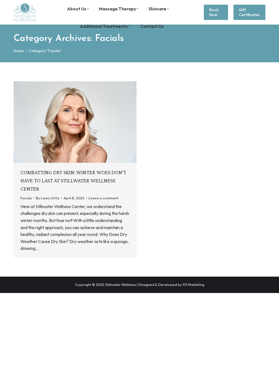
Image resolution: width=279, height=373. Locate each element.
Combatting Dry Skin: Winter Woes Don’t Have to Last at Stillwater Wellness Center (73, 180)
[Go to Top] (270, 364)
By (47, 198)
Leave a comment (103, 198)
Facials (26, 198)
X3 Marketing (193, 284)
